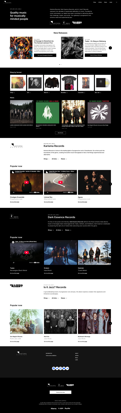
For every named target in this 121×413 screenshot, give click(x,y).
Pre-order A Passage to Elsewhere (45, 55)
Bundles (63, 92)
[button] (59, 64)
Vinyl (11, 92)
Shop (46, 159)
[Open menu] (116, 2)
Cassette (81, 92)
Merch (46, 92)
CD (28, 92)
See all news (60, 132)
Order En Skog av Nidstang (96, 55)
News (63, 159)
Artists (54, 159)
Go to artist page (14, 202)
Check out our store (60, 392)
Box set (97, 92)
